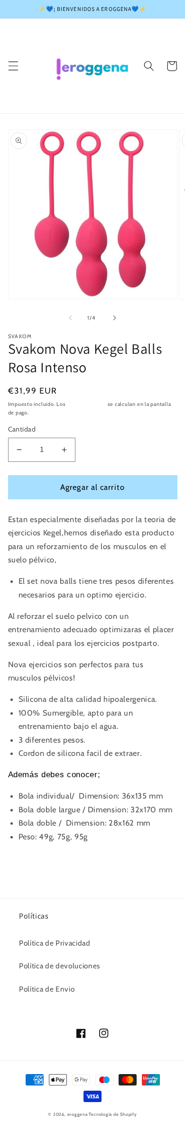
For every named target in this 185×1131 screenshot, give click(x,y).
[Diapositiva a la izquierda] (70, 317)
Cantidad (22, 429)
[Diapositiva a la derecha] (114, 317)
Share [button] (29, 862)
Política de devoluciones (59, 965)
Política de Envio (46, 988)
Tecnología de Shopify (113, 1114)
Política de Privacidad (55, 942)
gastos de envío (86, 404)
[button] (12, 66)
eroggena (77, 1114)
